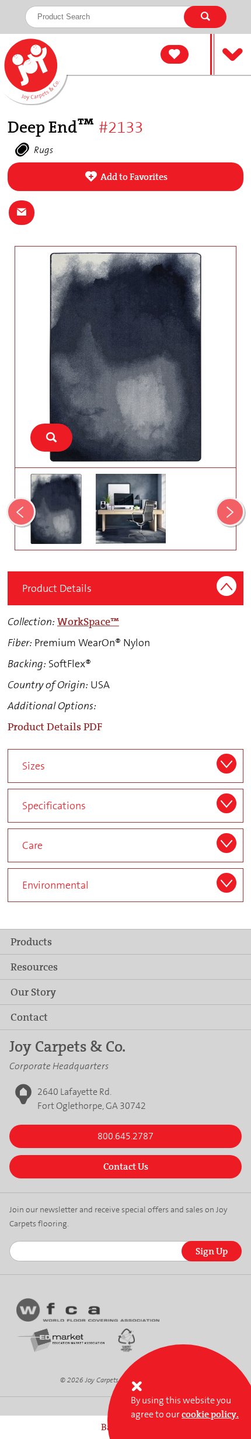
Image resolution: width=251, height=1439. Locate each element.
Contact (29, 1017)
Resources (34, 967)
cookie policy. (210, 1414)
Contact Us (125, 1166)
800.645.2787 (125, 1136)
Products (31, 942)
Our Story (33, 992)
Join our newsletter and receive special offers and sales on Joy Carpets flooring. (118, 1216)
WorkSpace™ (88, 622)
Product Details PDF (55, 727)
